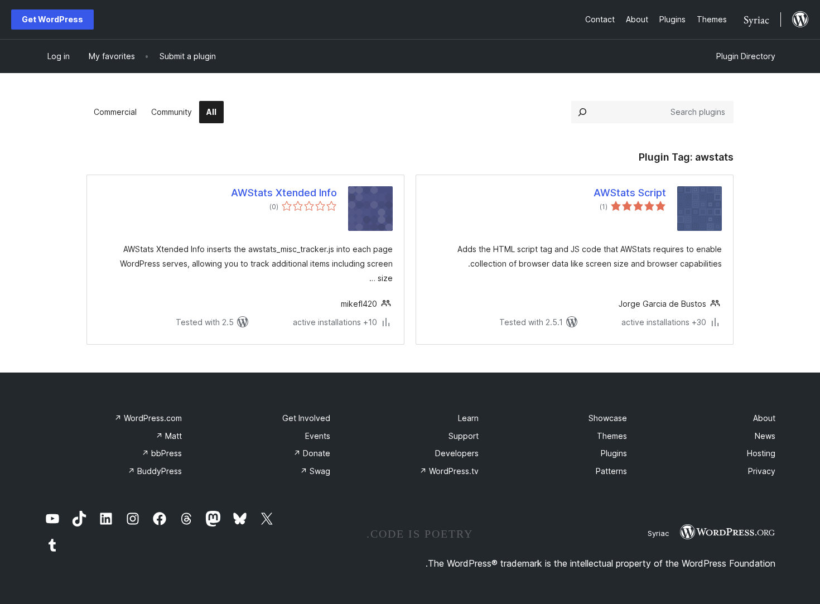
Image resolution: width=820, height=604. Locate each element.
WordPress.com (148, 418)
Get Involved (306, 418)
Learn (468, 418)
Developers (457, 453)
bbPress (162, 453)
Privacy (761, 471)
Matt (169, 436)
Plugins (614, 453)
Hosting (761, 453)
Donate (311, 453)
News (765, 436)
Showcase (608, 418)
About (764, 418)
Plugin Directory (745, 56)
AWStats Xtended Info (284, 193)
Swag (315, 471)
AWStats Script (630, 193)
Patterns (611, 471)
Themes (612, 436)
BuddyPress (155, 471)
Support (463, 436)
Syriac (658, 533)
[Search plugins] (582, 112)
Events (317, 436)
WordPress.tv (449, 471)
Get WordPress (52, 19)
